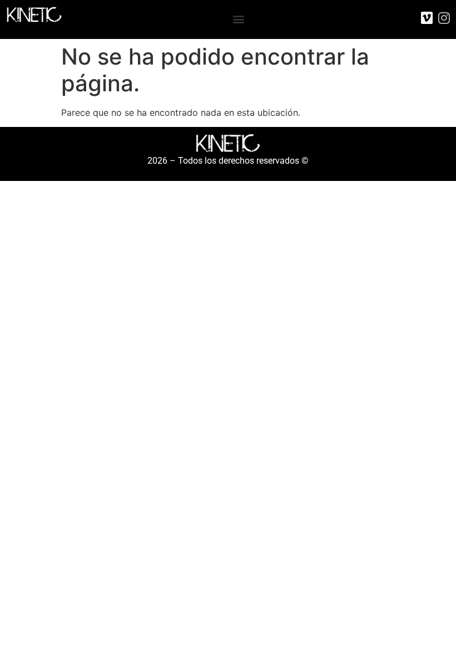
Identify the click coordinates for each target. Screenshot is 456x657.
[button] (239, 18)
